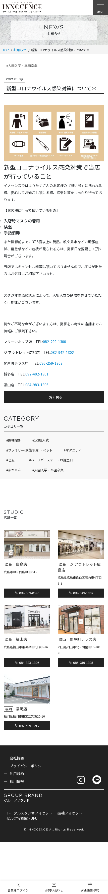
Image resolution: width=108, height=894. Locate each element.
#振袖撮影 (13, 440)
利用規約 (17, 773)
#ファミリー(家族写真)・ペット (29, 450)
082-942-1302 (62, 352)
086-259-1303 (51, 363)
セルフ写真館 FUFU (22, 818)
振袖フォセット (70, 812)
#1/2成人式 (40, 440)
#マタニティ (73, 450)
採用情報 (17, 781)
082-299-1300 (54, 341)
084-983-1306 (36, 384)
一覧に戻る (54, 397)
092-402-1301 (36, 373)
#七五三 (12, 460)
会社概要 (17, 757)
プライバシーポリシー (27, 765)
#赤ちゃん (13, 470)
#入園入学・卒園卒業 (21, 65)
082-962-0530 (28, 593)
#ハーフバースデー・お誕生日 (51, 460)
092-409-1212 (28, 725)
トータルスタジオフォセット (29, 812)
